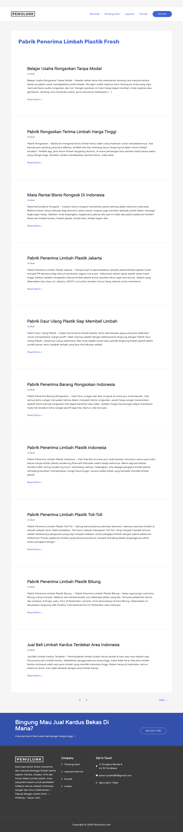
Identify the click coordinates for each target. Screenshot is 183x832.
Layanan (130, 13)
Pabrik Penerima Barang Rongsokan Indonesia (71, 384)
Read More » (34, 99)
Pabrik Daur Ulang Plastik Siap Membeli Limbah (72, 321)
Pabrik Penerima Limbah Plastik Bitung (64, 581)
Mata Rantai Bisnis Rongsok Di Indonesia (65, 195)
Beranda (94, 13)
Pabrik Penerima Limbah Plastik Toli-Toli (64, 514)
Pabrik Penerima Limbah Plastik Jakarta (64, 258)
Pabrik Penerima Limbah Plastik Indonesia (66, 447)
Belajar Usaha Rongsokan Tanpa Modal (64, 68)
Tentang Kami (112, 13)
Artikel (31, 73)
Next (163, 699)
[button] (162, 14)
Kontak (143, 13)
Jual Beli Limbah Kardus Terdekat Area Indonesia (73, 644)
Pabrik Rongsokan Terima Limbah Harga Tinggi (71, 131)
